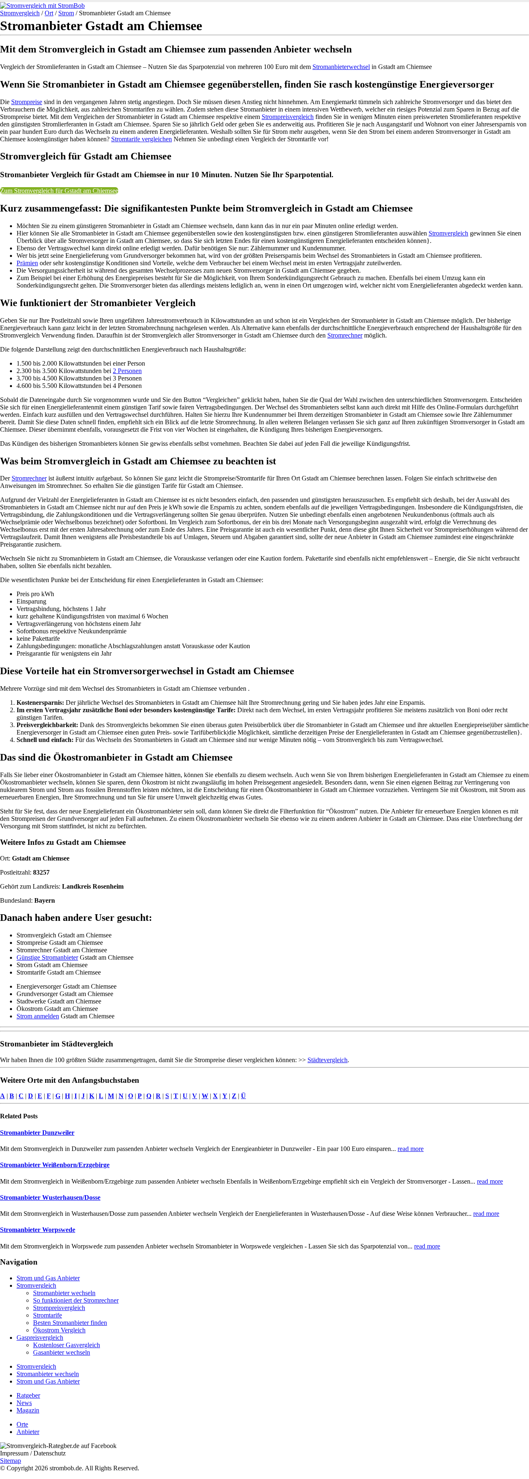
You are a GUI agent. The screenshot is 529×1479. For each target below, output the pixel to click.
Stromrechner (344, 335)
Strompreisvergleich (288, 116)
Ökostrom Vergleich (59, 1330)
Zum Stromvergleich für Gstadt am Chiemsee (59, 190)
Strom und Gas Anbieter (48, 1278)
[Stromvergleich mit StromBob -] (42, 5)
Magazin (28, 1410)
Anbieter (28, 1431)
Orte (22, 1424)
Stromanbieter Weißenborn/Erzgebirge (55, 1164)
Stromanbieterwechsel (341, 66)
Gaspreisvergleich (40, 1337)
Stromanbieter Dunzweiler (37, 1132)
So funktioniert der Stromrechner (76, 1300)
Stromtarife (47, 1315)
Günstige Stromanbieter (47, 957)
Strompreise (26, 101)
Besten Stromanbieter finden (70, 1322)
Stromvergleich (20, 13)
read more (411, 1148)
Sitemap (10, 1460)
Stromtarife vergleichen (141, 139)
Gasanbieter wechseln (61, 1352)
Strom (66, 13)
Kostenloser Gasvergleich (66, 1344)
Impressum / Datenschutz (33, 1453)
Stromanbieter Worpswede (37, 1229)
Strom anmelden (38, 1016)
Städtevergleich (327, 1059)
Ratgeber (28, 1395)
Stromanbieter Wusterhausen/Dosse (50, 1197)
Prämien (27, 262)
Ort (49, 13)
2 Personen (127, 370)
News (24, 1402)
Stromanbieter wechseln (64, 1292)
